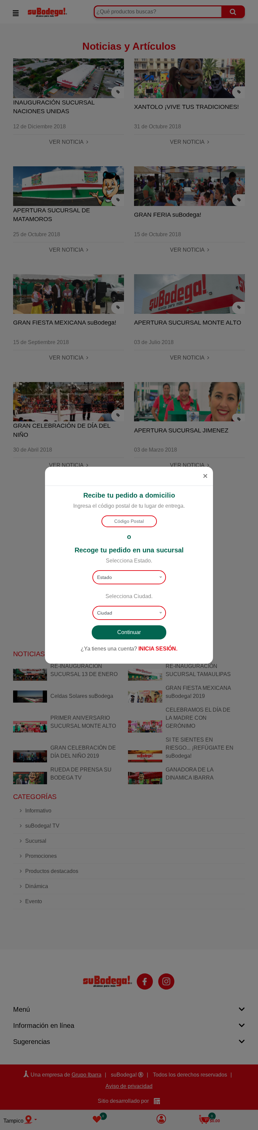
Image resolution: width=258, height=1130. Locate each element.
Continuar (129, 632)
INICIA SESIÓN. (157, 649)
